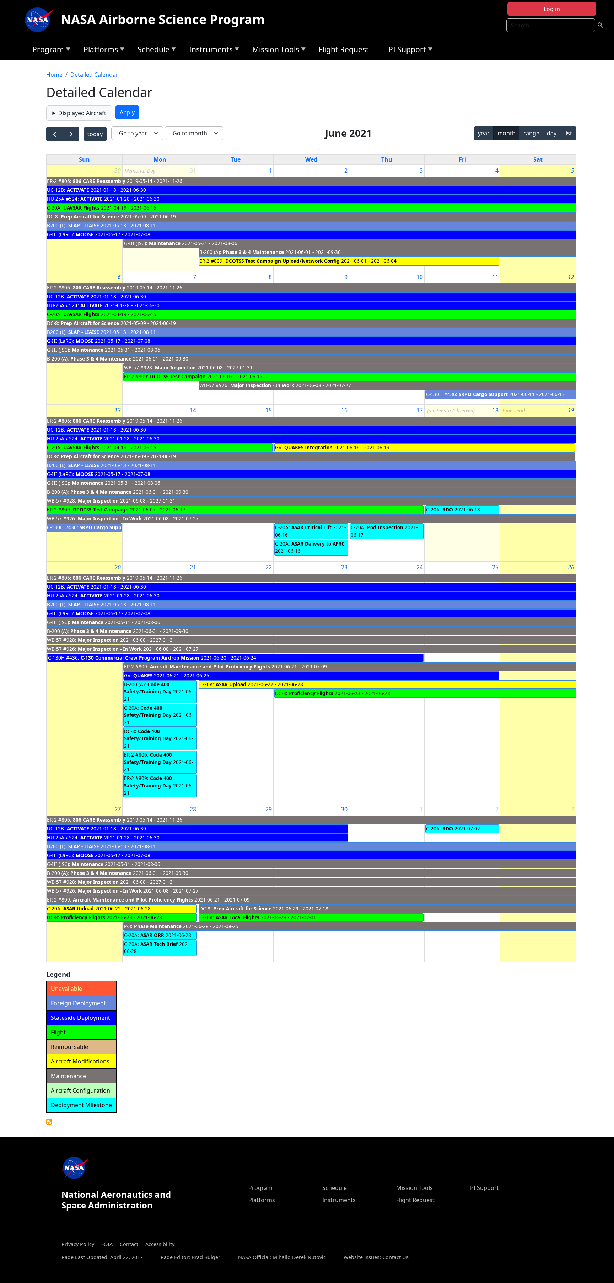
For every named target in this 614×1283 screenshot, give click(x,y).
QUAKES (142, 675)
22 (268, 567)
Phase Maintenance (158, 926)
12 (571, 277)
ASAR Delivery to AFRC (318, 543)
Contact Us (395, 1257)
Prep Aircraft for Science (90, 216)
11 (495, 277)
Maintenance (165, 243)
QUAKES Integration (308, 447)
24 (419, 567)
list (568, 133)
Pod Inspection (385, 527)
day (551, 133)
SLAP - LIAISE (83, 225)
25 (495, 567)
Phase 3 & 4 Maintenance (254, 252)
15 (268, 410)
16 (344, 410)
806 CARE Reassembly (99, 181)
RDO (447, 509)
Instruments (209, 50)
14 (193, 410)
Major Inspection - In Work (262, 385)
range (531, 133)
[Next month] (71, 134)
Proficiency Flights (311, 693)
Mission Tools (274, 50)
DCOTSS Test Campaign (178, 376)
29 (268, 809)
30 (117, 170)
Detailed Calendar (94, 75)
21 (193, 567)
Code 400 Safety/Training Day (148, 688)
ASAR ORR (152, 935)
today (95, 134)
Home (54, 75)
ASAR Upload (231, 684)
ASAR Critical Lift (311, 527)
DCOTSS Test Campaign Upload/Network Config (282, 261)
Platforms (99, 50)
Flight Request (344, 49)
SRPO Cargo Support (483, 394)
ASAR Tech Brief (159, 944)
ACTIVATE (78, 189)
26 (571, 567)
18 (495, 410)
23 (344, 567)
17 (419, 410)
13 (117, 410)
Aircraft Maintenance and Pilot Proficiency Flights (210, 666)
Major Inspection (175, 367)
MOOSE (84, 234)
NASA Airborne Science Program (163, 19)
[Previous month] (54, 134)
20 (117, 567)
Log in (552, 9)
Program (46, 50)
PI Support (405, 50)
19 (571, 410)
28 (193, 809)
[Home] (40, 19)
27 (117, 809)
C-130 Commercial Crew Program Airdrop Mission (140, 657)
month (506, 133)
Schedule (151, 50)
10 (419, 277)
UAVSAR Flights (81, 207)
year (484, 133)
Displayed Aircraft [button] (82, 113)
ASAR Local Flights (237, 917)
